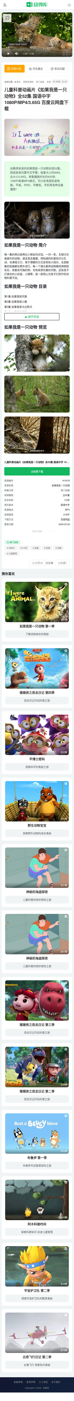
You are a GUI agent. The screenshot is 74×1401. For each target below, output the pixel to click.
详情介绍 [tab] (15, 68)
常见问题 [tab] (59, 68)
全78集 (64, 1350)
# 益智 (36, 547)
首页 (18, 81)
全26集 (64, 685)
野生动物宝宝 (37, 825)
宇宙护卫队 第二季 (37, 1290)
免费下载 (38, 471)
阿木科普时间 (37, 1224)
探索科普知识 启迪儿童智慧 (37, 1232)
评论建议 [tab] (37, 68)
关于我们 (55, 1381)
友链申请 (18, 1381)
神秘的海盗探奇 (37, 892)
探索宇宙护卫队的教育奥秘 (37, 1298)
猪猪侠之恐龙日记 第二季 (37, 1091)
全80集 (64, 818)
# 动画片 (11, 547)
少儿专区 (43, 1381)
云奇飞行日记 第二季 (37, 1357)
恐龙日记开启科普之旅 (37, 700)
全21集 (64, 885)
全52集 (64, 619)
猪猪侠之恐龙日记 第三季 (37, 1024)
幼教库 (46, 1387)
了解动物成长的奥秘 (37, 634)
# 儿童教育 (12, 553)
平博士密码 (37, 759)
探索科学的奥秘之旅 (37, 767)
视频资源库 (28, 81)
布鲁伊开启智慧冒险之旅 (37, 1165)
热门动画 (40, 81)
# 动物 (58, 547)
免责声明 (30, 1381)
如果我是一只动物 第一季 (37, 626)
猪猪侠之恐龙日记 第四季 (37, 692)
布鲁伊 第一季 (37, 1157)
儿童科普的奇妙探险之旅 (37, 899)
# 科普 (47, 547)
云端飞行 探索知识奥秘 (37, 1364)
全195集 (63, 1217)
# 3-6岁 (23, 547)
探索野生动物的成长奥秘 (37, 833)
